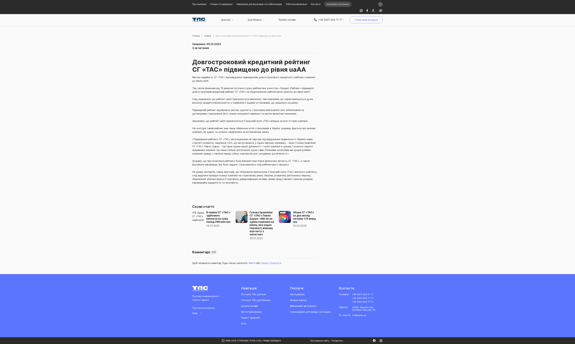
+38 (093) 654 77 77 (362, 302)
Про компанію (199, 4)
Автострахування (251, 311)
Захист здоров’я (250, 317)
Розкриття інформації (221, 4)
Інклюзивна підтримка (338, 4)
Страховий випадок (366, 19)
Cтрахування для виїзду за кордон (310, 311)
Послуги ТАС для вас (253, 294)
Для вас (226, 19)
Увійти (251, 263)
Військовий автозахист (303, 305)
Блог (244, 323)
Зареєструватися (271, 263)
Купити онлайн (287, 19)
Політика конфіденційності (206, 296)
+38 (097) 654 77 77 (363, 294)
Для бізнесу (255, 19)
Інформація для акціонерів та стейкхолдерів (259, 4)
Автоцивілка (297, 294)
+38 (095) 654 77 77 (363, 298)
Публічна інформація (296, 4)
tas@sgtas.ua (359, 315)
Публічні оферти (200, 300)
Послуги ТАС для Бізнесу (256, 300)
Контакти (315, 4)
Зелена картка (298, 300)
